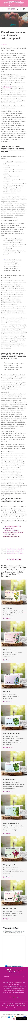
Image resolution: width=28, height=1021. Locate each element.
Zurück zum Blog (15, 559)
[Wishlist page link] (17, 9)
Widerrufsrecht (10, 1005)
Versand (10, 1007)
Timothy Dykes (11, 549)
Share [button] (4, 44)
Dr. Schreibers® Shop (12, 1003)
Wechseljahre (7, 86)
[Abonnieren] (23, 976)
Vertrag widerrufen (22, 1018)
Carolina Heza (11, 553)
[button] (3, 9)
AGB (6, 1007)
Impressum (14, 1010)
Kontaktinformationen (19, 1007)
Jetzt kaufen (7, 618)
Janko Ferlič (10, 551)
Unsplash (21, 549)
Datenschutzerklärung (21, 1005)
